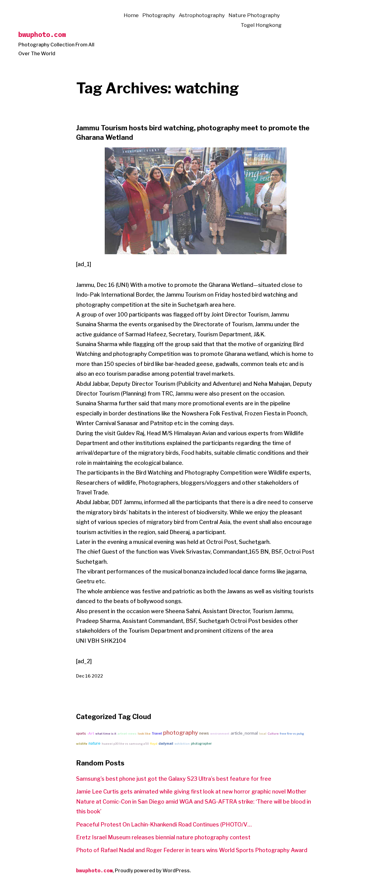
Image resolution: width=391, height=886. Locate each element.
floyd (153, 743)
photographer (201, 743)
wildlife (81, 743)
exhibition (182, 743)
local (262, 733)
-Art (90, 733)
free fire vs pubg (292, 733)
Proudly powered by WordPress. (153, 870)
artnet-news (127, 733)
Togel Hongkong (261, 25)
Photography (158, 15)
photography (180, 732)
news (204, 733)
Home (131, 15)
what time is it (105, 733)
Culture (273, 733)
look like (144, 733)
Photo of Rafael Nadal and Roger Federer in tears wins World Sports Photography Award (191, 850)
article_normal (244, 733)
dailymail (166, 744)
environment (219, 733)
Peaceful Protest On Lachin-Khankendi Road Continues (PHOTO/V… (164, 824)
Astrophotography (202, 15)
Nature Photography (254, 15)
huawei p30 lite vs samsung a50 (125, 743)
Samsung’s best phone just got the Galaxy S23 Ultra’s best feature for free (173, 779)
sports (81, 733)
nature (94, 743)
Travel (157, 733)
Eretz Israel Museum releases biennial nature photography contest (163, 837)
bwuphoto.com (42, 34)
